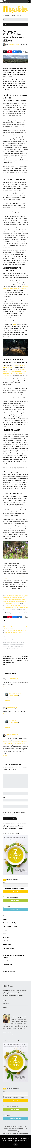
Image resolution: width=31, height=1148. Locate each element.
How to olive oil (7, 937)
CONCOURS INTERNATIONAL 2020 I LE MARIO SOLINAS (22, 658)
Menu (6, 24)
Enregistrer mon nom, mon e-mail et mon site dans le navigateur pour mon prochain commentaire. (14, 813)
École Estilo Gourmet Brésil (10, 926)
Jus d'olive (5, 823)
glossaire (13, 826)
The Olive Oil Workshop (9, 971)
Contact (5, 1007)
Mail (4, 882)
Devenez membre (15, 900)
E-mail (4, 797)
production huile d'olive (14, 646)
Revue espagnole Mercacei (10, 968)
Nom (4, 791)
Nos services (6, 1003)
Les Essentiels (13, 640)
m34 (20, 1128)
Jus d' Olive (24, 1128)
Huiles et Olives (7, 944)
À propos (5, 1000)
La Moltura (5, 951)
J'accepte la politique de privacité (14, 888)
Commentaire (6, 772)
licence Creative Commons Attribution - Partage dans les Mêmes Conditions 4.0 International (15, 1133)
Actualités (6, 640)
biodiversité (7, 642)
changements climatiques (17, 642)
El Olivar (5, 930)
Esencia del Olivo (7, 933)
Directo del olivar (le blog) (9, 923)
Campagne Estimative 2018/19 (12, 632)
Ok (15, 1144)
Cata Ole (5, 919)
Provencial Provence (8, 964)
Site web (4, 804)
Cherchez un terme (15, 909)
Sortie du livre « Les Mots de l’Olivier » (15, 630)
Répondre (5, 686)
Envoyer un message (8, 1034)
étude (14, 324)
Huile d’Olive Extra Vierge (9, 941)
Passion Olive (6, 961)
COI (22, 1023)
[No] (29, 1141)
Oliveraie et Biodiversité (14, 605)
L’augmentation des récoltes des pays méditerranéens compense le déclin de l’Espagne (14, 601)
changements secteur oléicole (10, 644)
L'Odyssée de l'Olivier (8, 948)
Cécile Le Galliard (14, 44)
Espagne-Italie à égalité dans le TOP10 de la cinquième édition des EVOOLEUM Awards (9, 660)
